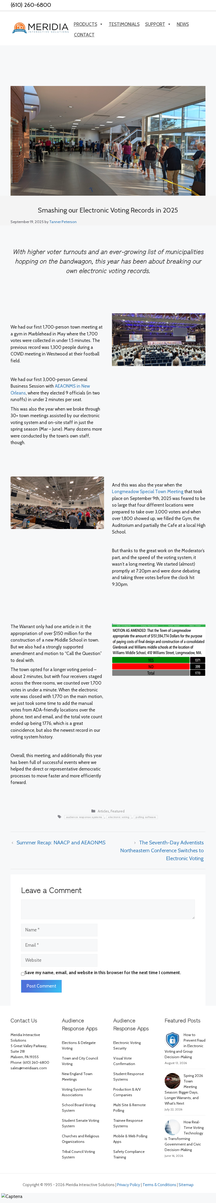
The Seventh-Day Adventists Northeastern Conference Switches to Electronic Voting (162, 850)
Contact (84, 34)
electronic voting (118, 817)
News (183, 24)
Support (155, 24)
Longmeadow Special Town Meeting (147, 491)
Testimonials (124, 24)
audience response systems (84, 817)
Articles (103, 811)
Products (85, 24)
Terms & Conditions (159, 1184)
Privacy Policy (128, 1184)
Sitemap (186, 1184)
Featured (118, 811)
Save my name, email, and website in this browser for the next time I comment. (102, 972)
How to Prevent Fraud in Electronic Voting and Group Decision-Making (185, 1045)
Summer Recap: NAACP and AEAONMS (61, 842)
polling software (146, 817)
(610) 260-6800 (31, 4)
